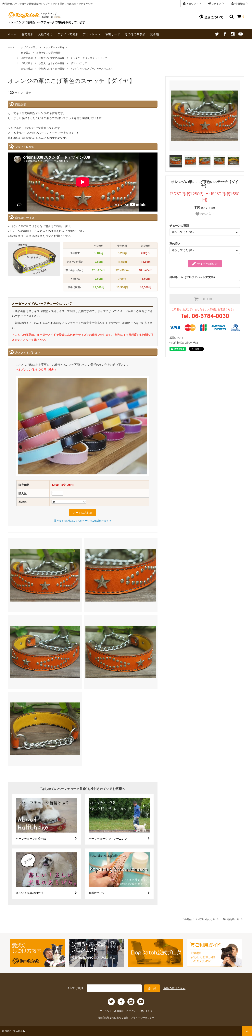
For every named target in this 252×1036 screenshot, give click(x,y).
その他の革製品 (135, 34)
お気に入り (206, 213)
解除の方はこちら (174, 988)
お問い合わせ (145, 1011)
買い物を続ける (231, 919)
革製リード (112, 34)
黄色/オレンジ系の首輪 (48, 52)
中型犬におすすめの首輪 (52, 68)
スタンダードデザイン (55, 47)
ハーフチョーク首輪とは (31, 838)
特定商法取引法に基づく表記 (113, 1017)
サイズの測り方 (207, 264)
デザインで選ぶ (67, 34)
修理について (97, 893)
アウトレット (92, 34)
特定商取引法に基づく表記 (184, 342)
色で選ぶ (27, 34)
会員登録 (240, 3)
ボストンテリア (78, 63)
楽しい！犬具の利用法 (29, 893)
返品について (177, 337)
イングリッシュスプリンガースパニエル (91, 68)
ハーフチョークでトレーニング (108, 838)
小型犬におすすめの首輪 (52, 57)
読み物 (154, 34)
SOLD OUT (207, 299)
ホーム (12, 34)
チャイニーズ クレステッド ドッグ (88, 57)
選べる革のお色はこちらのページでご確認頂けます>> (82, 520)
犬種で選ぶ (45, 34)
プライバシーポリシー (143, 1017)
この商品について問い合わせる (199, 919)
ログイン (216, 3)
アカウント (192, 3)
